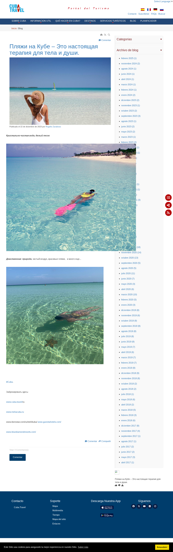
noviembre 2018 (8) (130, 378)
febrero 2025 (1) (129, 58)
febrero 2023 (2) (129, 142)
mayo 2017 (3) (128, 457)
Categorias (124, 39)
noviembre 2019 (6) (130, 315)
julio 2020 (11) (128, 273)
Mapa (55, 506)
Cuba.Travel (20, 507)
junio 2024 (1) (127, 74)
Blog (133, 21)
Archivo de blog (127, 50)
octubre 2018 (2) (129, 384)
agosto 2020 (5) (128, 268)
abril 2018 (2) (127, 404)
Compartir (106, 441)
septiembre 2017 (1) (130, 436)
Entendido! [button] (162, 547)
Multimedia (57, 510)
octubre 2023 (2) (129, 111)
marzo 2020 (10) (129, 294)
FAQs (154, 14)
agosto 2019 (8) (128, 331)
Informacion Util (40, 21)
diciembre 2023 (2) (130, 100)
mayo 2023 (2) (128, 132)
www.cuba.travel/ (14, 402)
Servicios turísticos (113, 21)
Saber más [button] (83, 547)
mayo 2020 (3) (128, 284)
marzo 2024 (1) (128, 84)
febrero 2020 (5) (129, 299)
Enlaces (56, 524)
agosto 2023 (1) (128, 121)
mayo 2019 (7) (128, 347)
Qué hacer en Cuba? (67, 21)
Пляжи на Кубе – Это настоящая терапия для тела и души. (53, 49)
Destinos (90, 21)
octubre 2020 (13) (129, 258)
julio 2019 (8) (127, 336)
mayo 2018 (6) (128, 399)
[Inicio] (101, 35)
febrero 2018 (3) (129, 415)
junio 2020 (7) (127, 279)
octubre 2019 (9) (129, 321)
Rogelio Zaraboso (53, 127)
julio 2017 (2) (127, 447)
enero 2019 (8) (128, 368)
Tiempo (56, 515)
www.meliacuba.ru (15, 412)
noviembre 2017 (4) (130, 431)
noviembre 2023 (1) (130, 105)
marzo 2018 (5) (128, 410)
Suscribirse (143, 14)
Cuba (9, 382)
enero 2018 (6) (128, 420)
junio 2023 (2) (127, 126)
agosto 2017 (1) (128, 441)
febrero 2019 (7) (129, 363)
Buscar (161, 14)
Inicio (14, 28)
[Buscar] (109, 35)
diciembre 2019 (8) (130, 310)
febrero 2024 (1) (129, 90)
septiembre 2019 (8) (130, 326)
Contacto (132, 14)
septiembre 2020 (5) (130, 263)
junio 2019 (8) (127, 342)
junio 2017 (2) (127, 452)
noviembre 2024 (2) (130, 63)
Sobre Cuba (19, 21)
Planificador (148, 21)
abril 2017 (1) (127, 462)
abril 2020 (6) (127, 289)
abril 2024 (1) (127, 79)
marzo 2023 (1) (128, 137)
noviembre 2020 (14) (131, 252)
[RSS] (105, 35)
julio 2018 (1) (127, 394)
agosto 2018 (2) (128, 389)
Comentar (106, 40)
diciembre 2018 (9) (130, 373)
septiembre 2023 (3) (130, 116)
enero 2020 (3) (128, 305)
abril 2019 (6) (127, 352)
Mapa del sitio (59, 519)
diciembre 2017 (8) (130, 426)
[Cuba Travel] (20, 8)
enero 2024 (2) (128, 95)
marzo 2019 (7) (128, 357)
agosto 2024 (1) (128, 69)
